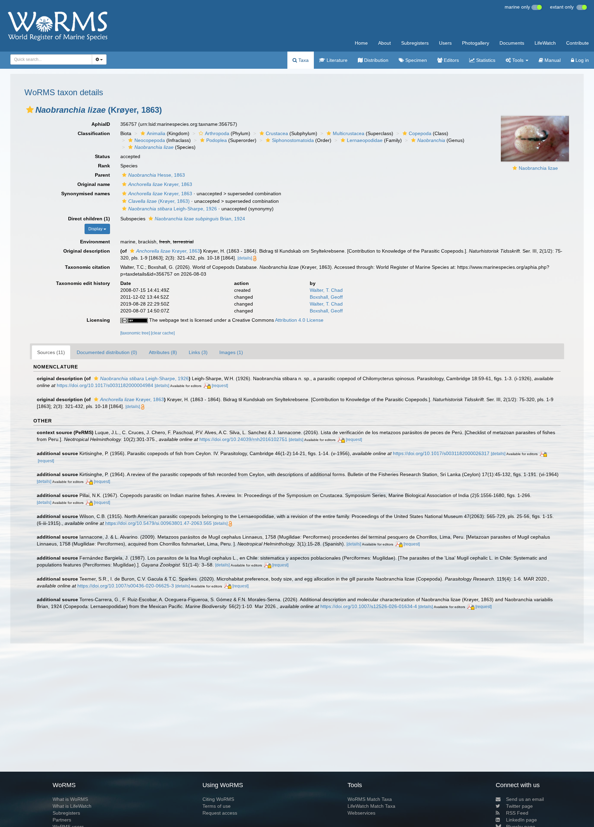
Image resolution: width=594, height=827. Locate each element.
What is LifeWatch (72, 806)
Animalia (156, 133)
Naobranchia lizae (538, 168)
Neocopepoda (149, 140)
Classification (94, 133)
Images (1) (231, 352)
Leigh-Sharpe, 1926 (172, 208)
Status (102, 156)
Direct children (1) (89, 218)
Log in (581, 60)
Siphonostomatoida (293, 140)
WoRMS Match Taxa (370, 799)
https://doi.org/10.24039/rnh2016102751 (243, 439)
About (384, 43)
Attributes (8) (163, 352)
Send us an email (525, 799)
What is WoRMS (70, 799)
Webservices (361, 813)
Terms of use (216, 806)
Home (361, 43)
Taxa (303, 60)
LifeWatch (545, 43)
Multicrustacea (348, 133)
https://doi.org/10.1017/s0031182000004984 (105, 385)
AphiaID (100, 124)
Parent (102, 175)
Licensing (98, 320)
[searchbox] (49, 59)
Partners (62, 820)
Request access (219, 813)
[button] (29, 110)
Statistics (485, 60)
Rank (104, 165)
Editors (450, 60)
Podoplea (216, 140)
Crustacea (277, 133)
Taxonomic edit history (83, 283)
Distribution (375, 60)
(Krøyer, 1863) (159, 201)
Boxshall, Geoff (326, 297)
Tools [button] (518, 60)
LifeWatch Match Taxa (371, 806)
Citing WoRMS (218, 799)
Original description (86, 251)
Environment (95, 241)
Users (445, 43)
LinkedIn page (521, 820)
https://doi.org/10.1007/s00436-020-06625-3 (125, 585)
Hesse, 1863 (156, 175)
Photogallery (475, 43)
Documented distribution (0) (107, 352)
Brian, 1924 (200, 218)
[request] (220, 385)
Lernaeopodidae (365, 140)
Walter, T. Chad (326, 290)
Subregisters (415, 43)
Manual (552, 60)
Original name (93, 184)
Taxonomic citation (87, 267)
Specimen (415, 60)
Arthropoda (217, 133)
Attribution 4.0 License (299, 320)
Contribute (577, 43)
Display (95, 229)
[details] (245, 258)
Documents (511, 43)
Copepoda (420, 133)
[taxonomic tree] (135, 333)
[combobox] (51, 59)
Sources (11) (51, 352)
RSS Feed (517, 813)
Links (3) (198, 352)
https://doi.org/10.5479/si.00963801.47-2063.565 (158, 523)
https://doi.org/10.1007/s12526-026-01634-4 (368, 606)
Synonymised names (85, 193)
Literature (336, 60)
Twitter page (519, 806)
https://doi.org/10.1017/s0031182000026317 (441, 453)
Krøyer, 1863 (160, 184)
